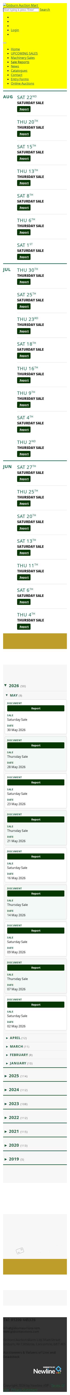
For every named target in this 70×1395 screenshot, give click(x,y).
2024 (18, 1089)
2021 (18, 1131)
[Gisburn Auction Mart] (20, 5)
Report (24, 109)
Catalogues (19, 70)
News (15, 66)
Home (15, 49)
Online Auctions (22, 83)
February (21, 1054)
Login (15, 30)
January (21, 1063)
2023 (18, 1103)
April (18, 1038)
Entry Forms (20, 79)
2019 (16, 1159)
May (16, 695)
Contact (16, 75)
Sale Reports (20, 62)
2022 (18, 1117)
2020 (18, 1145)
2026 (17, 685)
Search (45, 9)
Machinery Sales (23, 58)
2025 (18, 1075)
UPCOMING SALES (24, 53)
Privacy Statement (24, 1390)
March (19, 1046)
